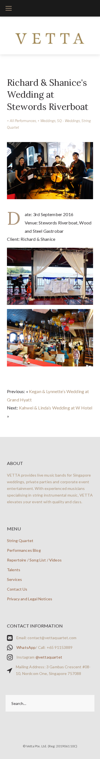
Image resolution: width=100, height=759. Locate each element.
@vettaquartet (49, 657)
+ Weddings (47, 121)
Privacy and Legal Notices (29, 598)
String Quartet (20, 540)
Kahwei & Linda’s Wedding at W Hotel (55, 407)
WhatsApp (26, 647)
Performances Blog (24, 550)
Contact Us (17, 589)
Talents (13, 569)
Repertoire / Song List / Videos (34, 560)
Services (14, 579)
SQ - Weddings (68, 121)
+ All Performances (21, 121)
